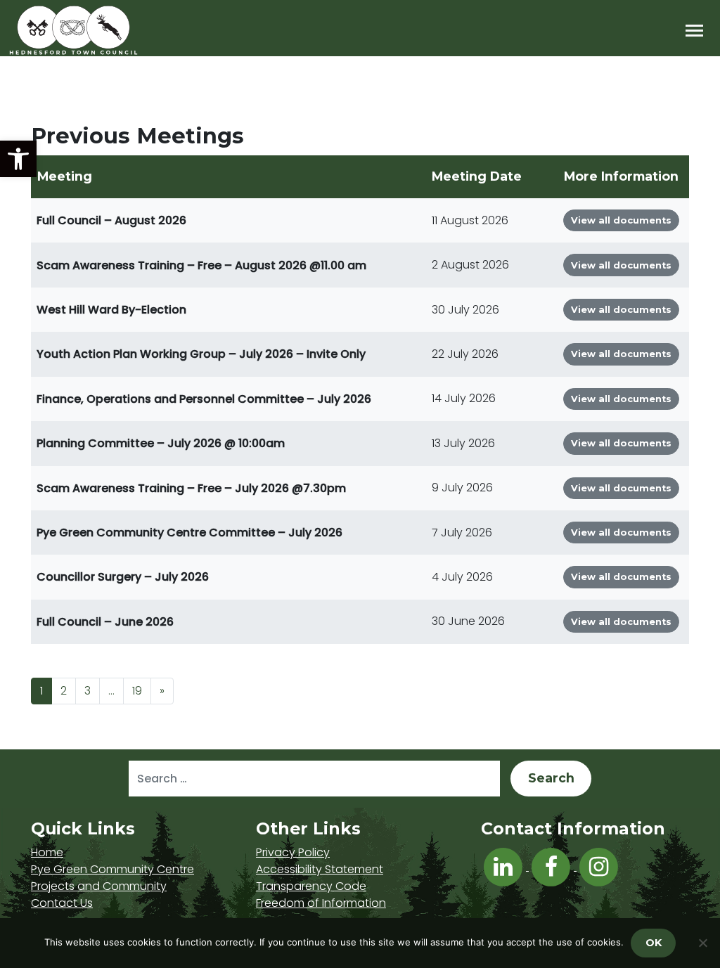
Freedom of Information (321, 903)
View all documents (621, 220)
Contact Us (62, 903)
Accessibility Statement (319, 869)
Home (47, 852)
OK (653, 942)
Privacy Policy (293, 852)
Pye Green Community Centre (112, 869)
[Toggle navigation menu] (694, 30)
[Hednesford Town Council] (113, 30)
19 (137, 691)
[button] (18, 159)
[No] (702, 943)
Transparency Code (311, 886)
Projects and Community (99, 886)
